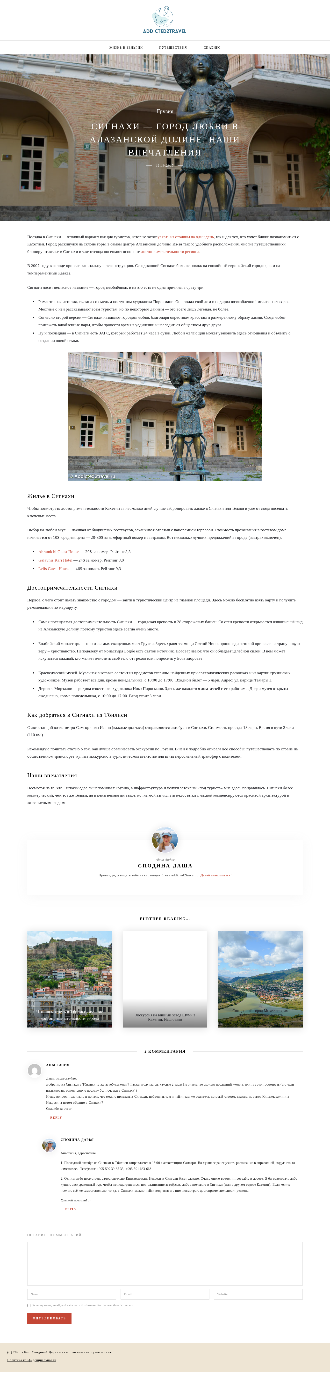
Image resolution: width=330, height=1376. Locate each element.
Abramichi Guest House (58, 551)
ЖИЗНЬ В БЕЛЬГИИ (126, 47)
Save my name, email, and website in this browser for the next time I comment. (83, 1305)
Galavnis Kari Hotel (55, 560)
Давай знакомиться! (216, 875)
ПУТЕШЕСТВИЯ (173, 47)
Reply (56, 1117)
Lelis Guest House (54, 568)
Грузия (165, 111)
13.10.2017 (165, 165)
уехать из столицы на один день (186, 237)
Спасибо (212, 47)
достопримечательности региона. (170, 251)
